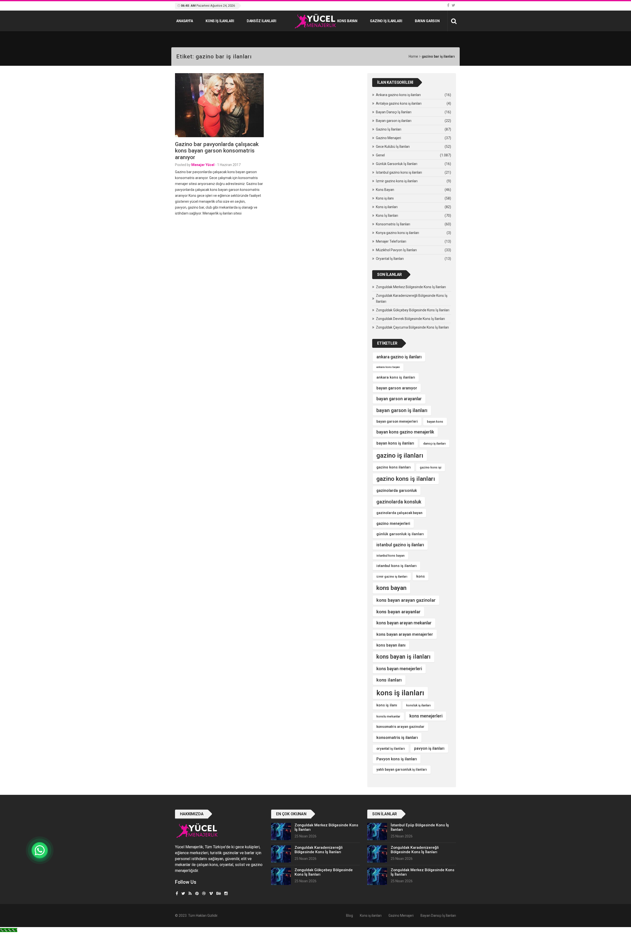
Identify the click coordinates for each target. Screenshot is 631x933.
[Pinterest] (196, 893)
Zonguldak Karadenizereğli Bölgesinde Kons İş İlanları (411, 298)
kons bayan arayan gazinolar (406, 600)
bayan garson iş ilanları (401, 410)
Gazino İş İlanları (386, 21)
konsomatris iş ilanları (397, 737)
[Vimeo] (211, 893)
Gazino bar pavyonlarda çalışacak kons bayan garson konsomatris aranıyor (217, 151)
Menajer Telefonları (391, 241)
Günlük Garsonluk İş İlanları (396, 164)
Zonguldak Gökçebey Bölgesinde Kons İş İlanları (412, 310)
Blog (349, 915)
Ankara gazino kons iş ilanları (398, 95)
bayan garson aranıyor (396, 388)
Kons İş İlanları (387, 215)
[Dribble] (203, 893)
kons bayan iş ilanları (403, 656)
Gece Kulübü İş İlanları (393, 147)
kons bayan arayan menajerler (404, 634)
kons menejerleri (425, 716)
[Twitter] (453, 5)
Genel (380, 155)
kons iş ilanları (400, 693)
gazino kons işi (430, 467)
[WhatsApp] (40, 850)
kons (420, 576)
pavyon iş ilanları (429, 748)
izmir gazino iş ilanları (391, 576)
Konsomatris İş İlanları (393, 224)
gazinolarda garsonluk (396, 490)
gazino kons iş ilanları (405, 478)
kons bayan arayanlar (398, 612)
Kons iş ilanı (385, 198)
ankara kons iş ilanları (395, 377)
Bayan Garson (427, 21)
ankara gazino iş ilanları (398, 356)
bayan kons (435, 421)
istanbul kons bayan (390, 555)
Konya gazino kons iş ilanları (397, 233)
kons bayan (391, 587)
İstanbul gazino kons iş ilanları (399, 172)
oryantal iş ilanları (390, 748)
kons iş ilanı (386, 705)
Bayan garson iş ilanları (393, 121)
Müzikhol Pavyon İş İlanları (396, 250)
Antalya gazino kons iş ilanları (398, 103)
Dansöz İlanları (261, 21)
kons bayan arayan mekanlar (404, 622)
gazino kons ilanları (393, 467)
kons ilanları (389, 680)
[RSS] (190, 893)
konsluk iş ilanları (418, 705)
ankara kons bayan (388, 367)
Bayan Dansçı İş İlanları (393, 112)
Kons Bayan (347, 21)
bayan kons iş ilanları (395, 443)
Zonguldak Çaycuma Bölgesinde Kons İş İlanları (412, 327)
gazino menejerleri (393, 523)
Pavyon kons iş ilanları (396, 759)
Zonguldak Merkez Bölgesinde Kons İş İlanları (411, 287)
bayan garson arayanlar (399, 398)
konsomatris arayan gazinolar (400, 727)
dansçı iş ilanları (434, 443)
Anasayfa (184, 21)
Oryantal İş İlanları (390, 259)
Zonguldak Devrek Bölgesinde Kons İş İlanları (410, 319)
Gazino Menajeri (388, 138)
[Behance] (219, 893)
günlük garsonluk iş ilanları (400, 534)
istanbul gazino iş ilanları (400, 544)
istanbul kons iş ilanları (396, 566)
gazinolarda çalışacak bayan (399, 513)
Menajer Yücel (202, 165)
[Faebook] (177, 893)
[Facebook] (448, 5)
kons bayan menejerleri (399, 668)
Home (413, 56)
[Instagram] (226, 893)
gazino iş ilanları (399, 455)
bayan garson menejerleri (397, 421)
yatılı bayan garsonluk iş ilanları (401, 769)
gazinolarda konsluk (398, 502)
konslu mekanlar (388, 716)
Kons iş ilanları (220, 21)
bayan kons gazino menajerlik (405, 432)
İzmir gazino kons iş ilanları (397, 181)
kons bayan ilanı (390, 645)
